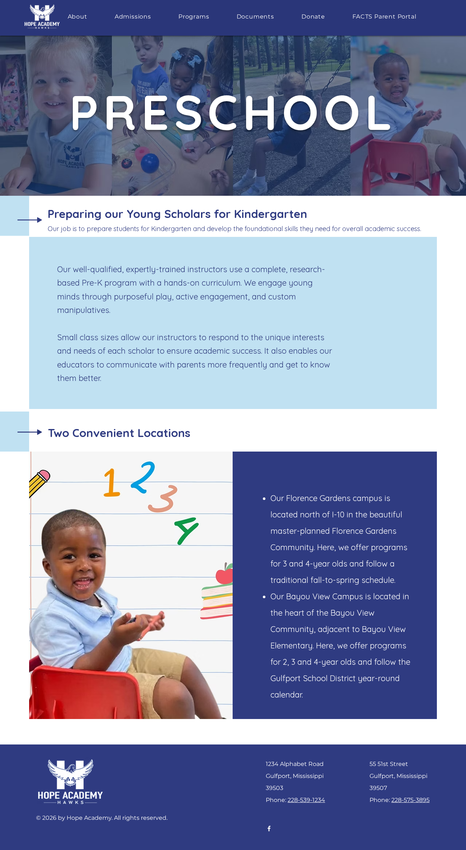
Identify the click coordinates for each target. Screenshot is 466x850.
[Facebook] (269, 828)
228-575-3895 (410, 800)
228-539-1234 (306, 800)
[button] (77, 16)
